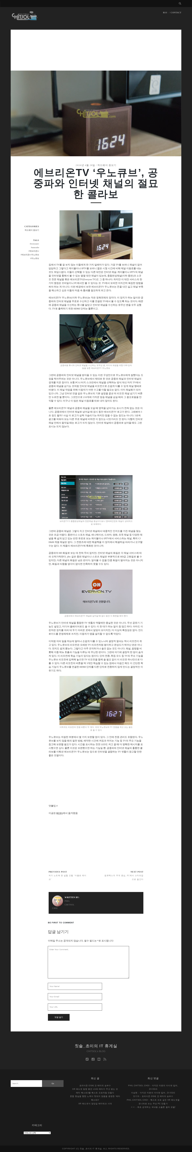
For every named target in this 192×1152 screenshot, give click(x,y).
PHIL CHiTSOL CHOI (63, 904)
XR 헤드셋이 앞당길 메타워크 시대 (95, 1103)
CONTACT (176, 13)
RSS (165, 13)
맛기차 (136, 1096)
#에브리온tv (34, 251)
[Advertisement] (96, 49)
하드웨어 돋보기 (107, 165)
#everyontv (34, 244)
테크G (59, 813)
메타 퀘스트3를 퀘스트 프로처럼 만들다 (95, 1093)
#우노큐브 (34, 258)
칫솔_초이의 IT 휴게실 (96, 1046)
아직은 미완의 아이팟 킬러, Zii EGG (157, 1093)
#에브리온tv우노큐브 (30, 255)
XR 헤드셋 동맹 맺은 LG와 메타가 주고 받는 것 (95, 1089)
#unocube (35, 247)
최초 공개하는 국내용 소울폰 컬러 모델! (156, 1107)
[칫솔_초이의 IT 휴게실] (25, 19)
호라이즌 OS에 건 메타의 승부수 (95, 1085)
